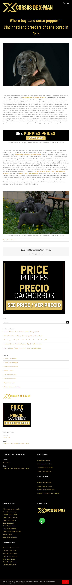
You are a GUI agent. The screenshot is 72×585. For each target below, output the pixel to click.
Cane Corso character (10, 517)
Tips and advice (9, 383)
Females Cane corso (11, 366)
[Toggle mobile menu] (68, 3)
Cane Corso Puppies (11, 362)
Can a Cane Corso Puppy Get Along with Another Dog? (23, 336)
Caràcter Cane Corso (10, 556)
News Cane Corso (10, 379)
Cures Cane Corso (9, 562)
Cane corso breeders (10, 537)
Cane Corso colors (9, 526)
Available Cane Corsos (45, 467)
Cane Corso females (44, 464)
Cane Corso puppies (44, 471)
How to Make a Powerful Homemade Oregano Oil (21, 332)
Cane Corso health (9, 520)
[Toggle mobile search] (64, 3)
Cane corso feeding (9, 529)
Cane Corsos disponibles (45, 490)
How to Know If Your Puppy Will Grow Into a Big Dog (22, 348)
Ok (65, 582)
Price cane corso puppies (11, 509)
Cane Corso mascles (44, 482)
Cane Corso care (8, 523)
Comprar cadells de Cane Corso (48, 493)
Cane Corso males (43, 460)
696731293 (6, 438)
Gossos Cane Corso (9, 565)
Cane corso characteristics (12, 531)
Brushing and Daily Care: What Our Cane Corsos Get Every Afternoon (28, 340)
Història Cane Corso (9, 551)
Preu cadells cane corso (11, 548)
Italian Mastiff (8, 370)
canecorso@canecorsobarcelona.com (16, 443)
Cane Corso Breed (9, 240)
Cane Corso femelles (44, 486)
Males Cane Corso (10, 375)
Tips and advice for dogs (12, 387)
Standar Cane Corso (10, 515)
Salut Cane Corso (9, 559)
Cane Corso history (9, 512)
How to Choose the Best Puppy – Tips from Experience (23, 344)
